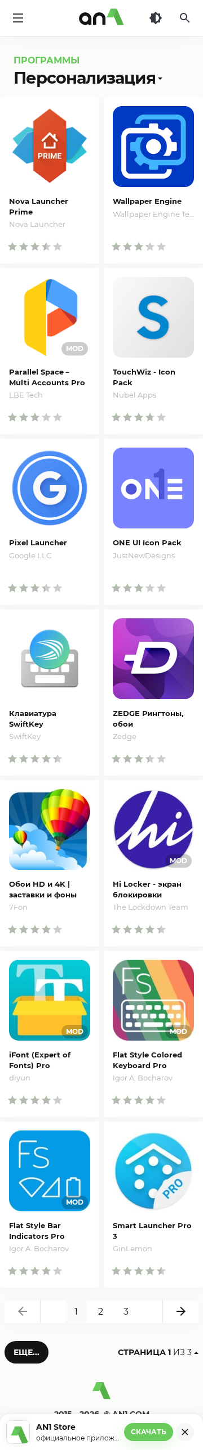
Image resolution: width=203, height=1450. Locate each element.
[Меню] (18, 17)
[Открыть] (159, 77)
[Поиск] (184, 17)
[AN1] (101, 1395)
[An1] (101, 18)
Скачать (148, 1432)
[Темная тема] (155, 17)
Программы (47, 60)
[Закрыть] (185, 1432)
